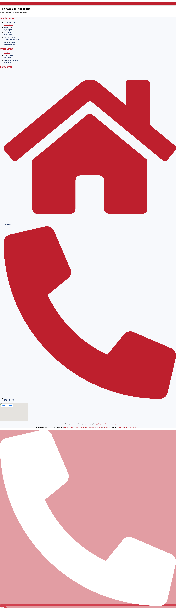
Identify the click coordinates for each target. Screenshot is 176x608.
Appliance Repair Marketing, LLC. (129, 427)
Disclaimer (84, 427)
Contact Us (106, 427)
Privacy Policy (74, 427)
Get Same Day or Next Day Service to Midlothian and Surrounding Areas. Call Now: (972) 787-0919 (88, 3)
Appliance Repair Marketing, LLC (105, 424)
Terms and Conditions (95, 427)
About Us (67, 427)
